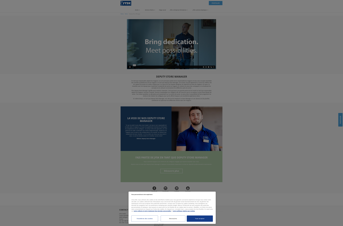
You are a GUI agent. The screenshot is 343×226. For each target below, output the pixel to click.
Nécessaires (173, 218)
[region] (172, 208)
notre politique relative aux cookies (184, 211)
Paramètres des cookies (145, 218)
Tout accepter (199, 218)
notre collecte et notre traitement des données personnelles (152, 211)
